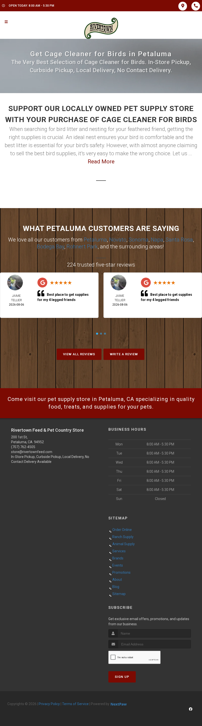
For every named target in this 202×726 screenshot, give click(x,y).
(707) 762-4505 (23, 447)
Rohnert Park (82, 246)
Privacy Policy (49, 704)
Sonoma (139, 240)
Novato (117, 240)
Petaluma (95, 240)
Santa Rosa (179, 240)
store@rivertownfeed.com (31, 452)
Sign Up (122, 677)
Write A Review (124, 354)
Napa (157, 240)
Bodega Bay (50, 246)
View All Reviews (79, 354)
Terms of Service (75, 704)
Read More (101, 161)
